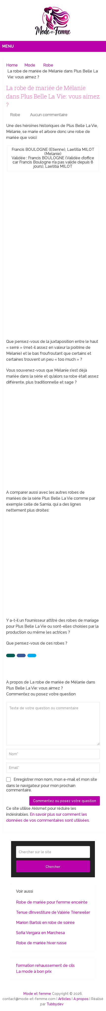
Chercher (53, 867)
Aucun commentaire (49, 114)
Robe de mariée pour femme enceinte (52, 902)
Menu (8, 46)
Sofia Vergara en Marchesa (40, 932)
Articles (64, 999)
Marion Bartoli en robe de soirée (45, 922)
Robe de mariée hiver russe (41, 943)
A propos (80, 999)
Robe (15, 114)
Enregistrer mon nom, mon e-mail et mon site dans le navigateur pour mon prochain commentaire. (51, 784)
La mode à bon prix (34, 971)
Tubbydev (55, 1004)
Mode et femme (37, 994)
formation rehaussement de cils (45, 965)
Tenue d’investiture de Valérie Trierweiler (53, 912)
